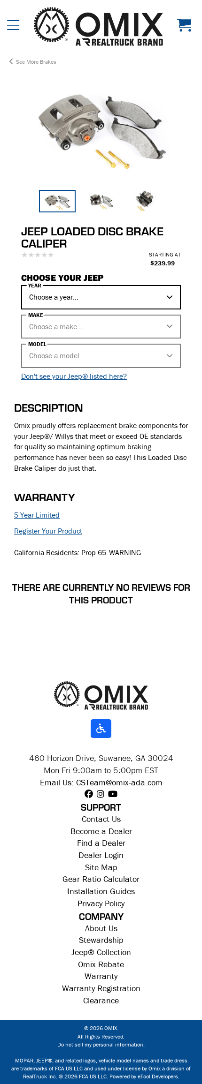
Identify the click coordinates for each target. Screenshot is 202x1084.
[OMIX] (98, 26)
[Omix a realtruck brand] (101, 695)
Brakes (48, 61)
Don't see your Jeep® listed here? (74, 376)
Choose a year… (53, 296)
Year (34, 285)
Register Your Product (48, 530)
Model (37, 344)
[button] (13, 26)
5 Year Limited (37, 514)
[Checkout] (186, 26)
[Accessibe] (101, 729)
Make (35, 315)
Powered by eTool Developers (143, 1076)
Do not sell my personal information (100, 1044)
